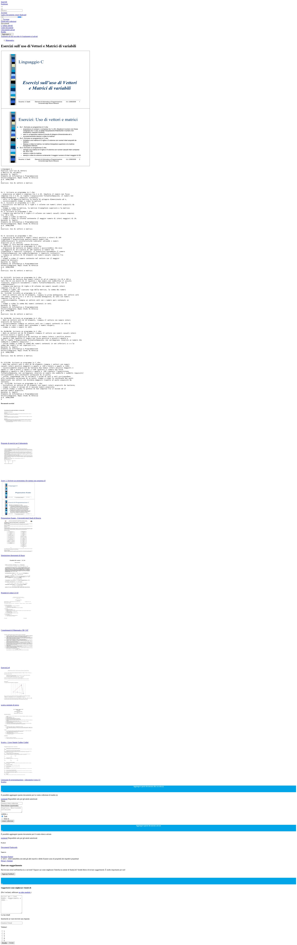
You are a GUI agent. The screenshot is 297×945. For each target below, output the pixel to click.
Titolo (3, 801)
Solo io (6, 819)
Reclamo (4, 857)
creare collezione (7, 821)
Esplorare (4, 4)
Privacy (4, 861)
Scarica (3, 782)
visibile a (4, 814)
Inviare (11, 943)
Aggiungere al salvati (30, 36)
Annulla (4, 943)
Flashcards (5, 21)
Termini (10, 861)
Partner (10, 857)
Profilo (3, 32)
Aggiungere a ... (7, 34)
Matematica (10, 40)
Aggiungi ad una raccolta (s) (11, 36)
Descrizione (9, 806)
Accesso (4, 13)
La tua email (5, 915)
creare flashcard (20, 15)
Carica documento (8, 15)
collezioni (12, 21)
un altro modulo (25, 892)
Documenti (5, 847)
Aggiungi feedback (8, 874)
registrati (4, 799)
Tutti (5, 816)
